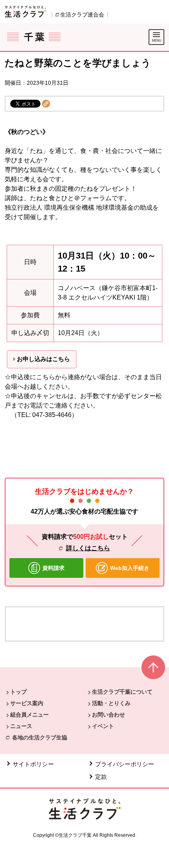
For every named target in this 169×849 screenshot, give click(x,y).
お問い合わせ (108, 714)
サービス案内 (26, 703)
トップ (18, 692)
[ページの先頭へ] (153, 670)
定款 (101, 776)
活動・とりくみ (111, 703)
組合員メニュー (29, 714)
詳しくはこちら (88, 548)
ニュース (21, 726)
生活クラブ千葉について (122, 692)
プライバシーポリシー (124, 764)
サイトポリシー (33, 764)
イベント (103, 726)
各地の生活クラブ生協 (39, 737)
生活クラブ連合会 (82, 14)
